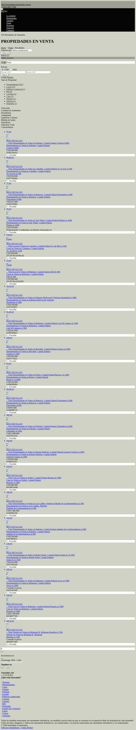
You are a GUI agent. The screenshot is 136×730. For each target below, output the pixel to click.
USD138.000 (12, 307)
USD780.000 (15, 255)
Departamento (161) (14, 84)
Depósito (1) (11, 103)
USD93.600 (11, 410)
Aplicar (4, 75)
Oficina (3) (11, 101)
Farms (4, 711)
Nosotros (10, 25)
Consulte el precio (14, 590)
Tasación (10, 28)
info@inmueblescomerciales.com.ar (16, 4)
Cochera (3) (11, 94)
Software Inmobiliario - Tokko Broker (17, 728)
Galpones (6, 716)
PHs (4, 704)
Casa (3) (9, 96)
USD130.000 (12, 384)
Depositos (6, 706)
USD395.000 (12, 358)
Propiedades (11, 18)
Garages (5, 701)
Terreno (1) (11, 99)
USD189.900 (12, 152)
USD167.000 (12, 204)
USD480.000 (12, 487)
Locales (5, 694)
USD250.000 (12, 564)
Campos (5, 699)
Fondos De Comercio (11, 708)
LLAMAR (11, 16)
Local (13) (10, 87)
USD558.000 (12, 538)
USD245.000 (12, 332)
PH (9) (9, 92)
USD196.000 (12, 178)
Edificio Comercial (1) (15, 89)
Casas (4, 687)
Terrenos (6, 682)
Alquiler (9, 21)
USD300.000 (15, 281)
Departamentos (8, 685)
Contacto (10, 30)
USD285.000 (12, 461)
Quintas (5, 689)
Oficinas (5, 692)
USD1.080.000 (12, 435)
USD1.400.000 (12, 513)
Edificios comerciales (11, 696)
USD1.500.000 (12, 616)
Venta (8, 23)
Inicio (3, 48)
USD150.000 (29, 229)
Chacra (5, 713)
